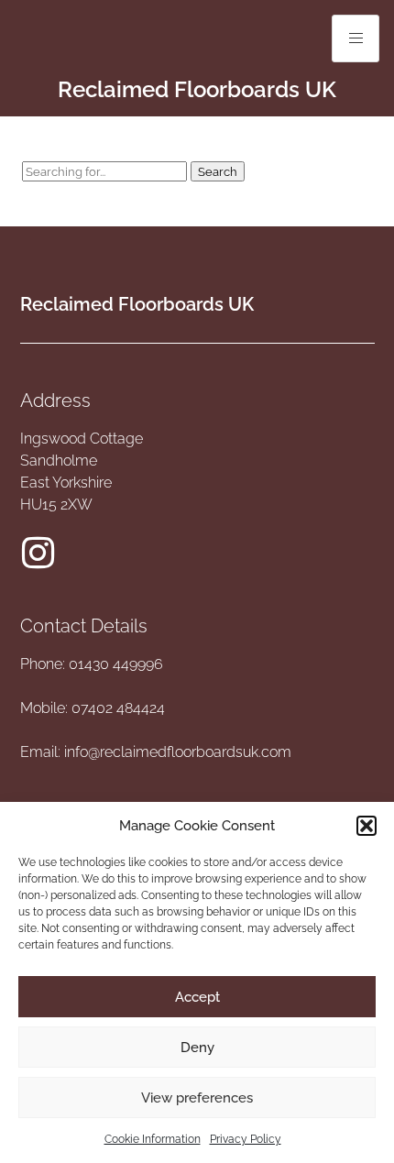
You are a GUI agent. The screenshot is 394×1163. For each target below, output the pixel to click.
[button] (366, 826)
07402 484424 (118, 708)
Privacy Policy (245, 1139)
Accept (197, 997)
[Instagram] (38, 552)
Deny (197, 1047)
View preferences (197, 1098)
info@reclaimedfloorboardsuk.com (177, 752)
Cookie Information (152, 1139)
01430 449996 (116, 664)
